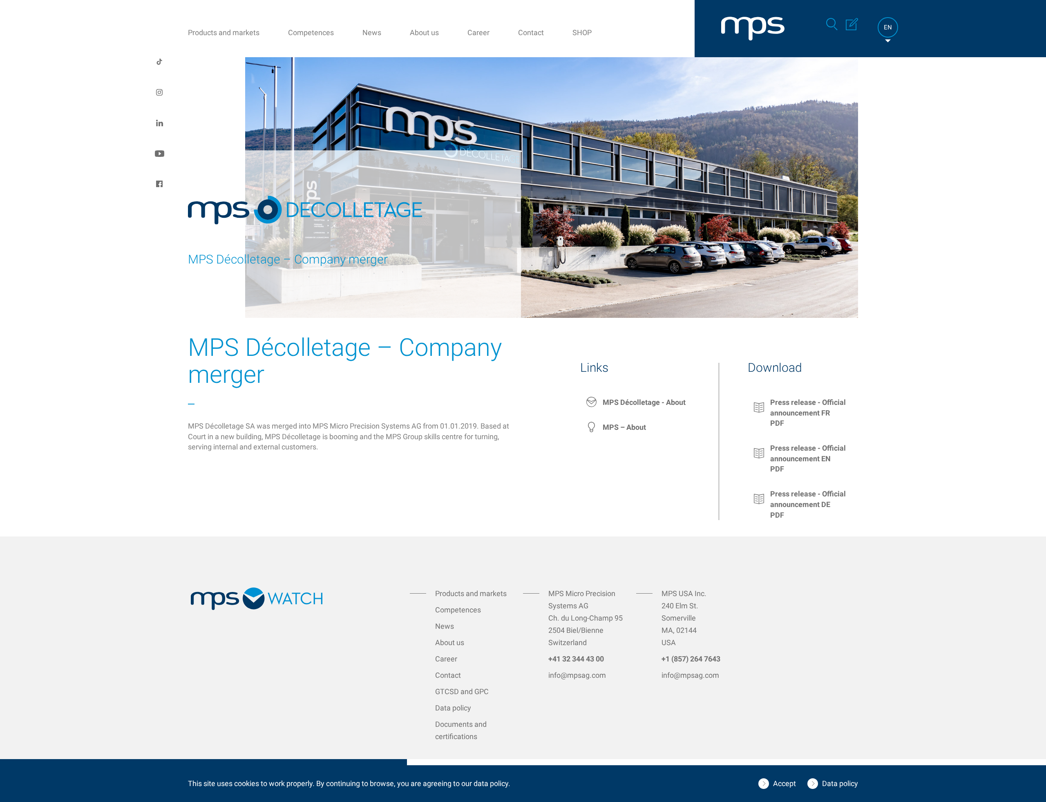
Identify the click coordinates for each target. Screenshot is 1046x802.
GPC (481, 691)
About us (424, 32)
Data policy (453, 708)
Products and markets (223, 32)
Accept (784, 783)
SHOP (582, 32)
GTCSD (447, 691)
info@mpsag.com (577, 675)
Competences (311, 32)
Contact (531, 32)
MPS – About (624, 427)
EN (888, 27)
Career (478, 32)
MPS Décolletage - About (644, 402)
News (371, 32)
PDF (777, 423)
